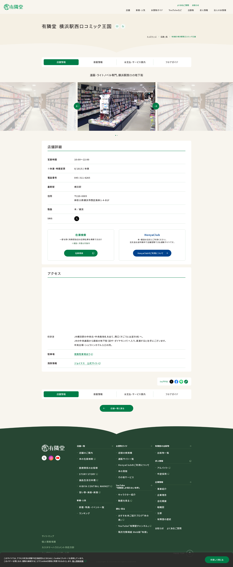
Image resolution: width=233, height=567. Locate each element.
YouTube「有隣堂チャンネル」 (133, 525)
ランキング (84, 513)
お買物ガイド (157, 10)
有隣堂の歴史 (164, 519)
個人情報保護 (77, 561)
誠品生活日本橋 (87, 480)
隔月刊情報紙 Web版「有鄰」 (133, 531)
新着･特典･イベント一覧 (91, 507)
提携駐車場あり (82, 354)
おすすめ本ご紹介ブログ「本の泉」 (133, 517)
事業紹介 (162, 488)
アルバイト (162, 467)
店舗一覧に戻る (117, 408)
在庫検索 (79, 253)
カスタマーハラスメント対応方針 (58, 547)
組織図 (160, 507)
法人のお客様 (220, 10)
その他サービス (126, 477)
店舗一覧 (81, 446)
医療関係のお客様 (88, 467)
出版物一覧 (163, 452)
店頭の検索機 (125, 452)
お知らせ (195, 5)
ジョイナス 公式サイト (86, 363)
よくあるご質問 (183, 5)
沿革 (159, 513)
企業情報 (159, 482)
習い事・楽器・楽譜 (88, 492)
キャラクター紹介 (127, 494)
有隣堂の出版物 (162, 446)
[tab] (115, 135)
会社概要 (162, 501)
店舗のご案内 (86, 452)
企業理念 (162, 494)
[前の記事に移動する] (77, 106)
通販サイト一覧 (126, 458)
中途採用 (162, 473)
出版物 (191, 10)
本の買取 (123, 471)
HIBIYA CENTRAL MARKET (94, 486)
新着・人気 (140, 10)
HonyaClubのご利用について (150, 253)
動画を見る (124, 500)
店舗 (128, 10)
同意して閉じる (216, 559)
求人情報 (204, 10)
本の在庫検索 (86, 458)
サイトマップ (48, 536)
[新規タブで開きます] (181, 381)
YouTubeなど (175, 10)
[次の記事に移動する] (155, 106)
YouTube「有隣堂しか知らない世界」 (128, 486)
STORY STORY (87, 474)
